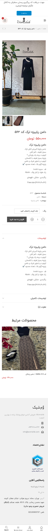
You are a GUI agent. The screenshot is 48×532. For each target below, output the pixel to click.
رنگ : (44, 211)
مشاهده (24, 13)
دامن (39, 28)
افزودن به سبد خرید (17, 219)
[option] (7, 121)
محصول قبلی (5, 28)
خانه (44, 28)
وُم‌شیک (38, 407)
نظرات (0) (42, 307)
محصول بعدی (3, 28)
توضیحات (42, 238)
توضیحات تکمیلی (38, 298)
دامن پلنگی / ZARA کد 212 (36, 374)
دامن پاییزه (35, 200)
